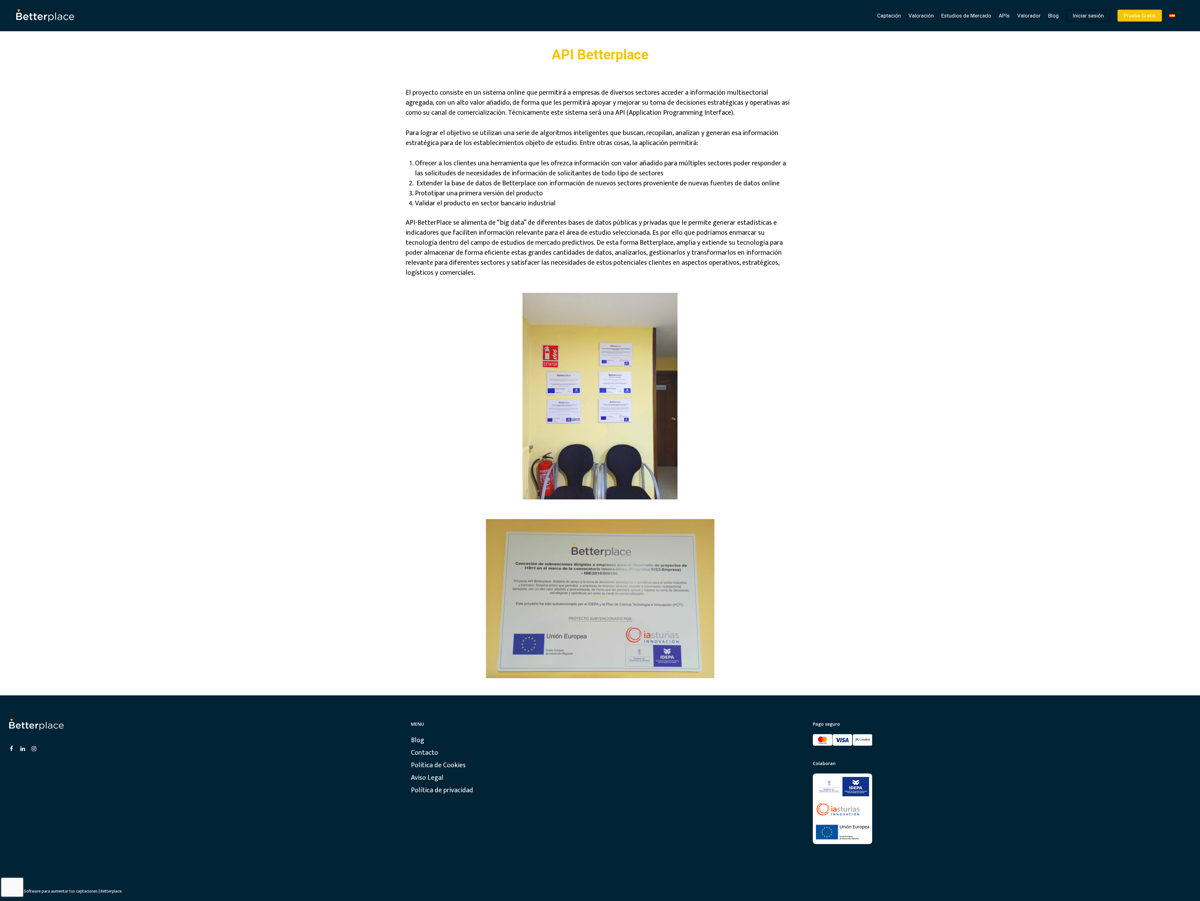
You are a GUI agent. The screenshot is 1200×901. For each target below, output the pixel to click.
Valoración (921, 15)
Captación (889, 15)
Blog (1053, 15)
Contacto (424, 753)
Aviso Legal (427, 778)
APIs (1004, 15)
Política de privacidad (442, 790)
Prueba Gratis (1140, 15)
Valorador (1029, 15)
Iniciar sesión (1088, 15)
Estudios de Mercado (966, 15)
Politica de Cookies (438, 765)
